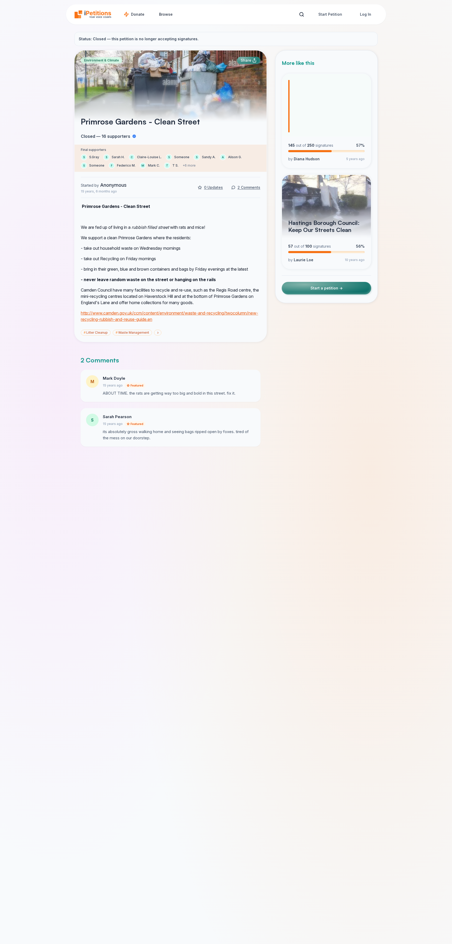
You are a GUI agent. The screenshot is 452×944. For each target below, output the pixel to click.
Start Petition (330, 14)
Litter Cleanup (96, 332)
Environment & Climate (101, 60)
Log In (365, 14)
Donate (137, 14)
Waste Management (132, 332)
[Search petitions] (301, 14)
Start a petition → (326, 288)
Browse (166, 14)
